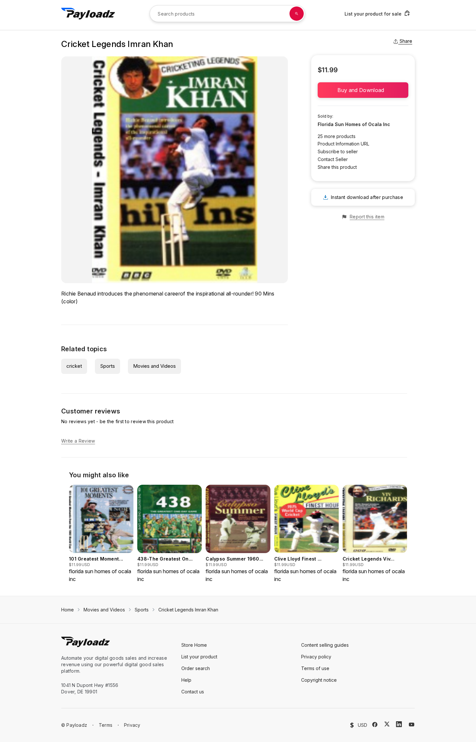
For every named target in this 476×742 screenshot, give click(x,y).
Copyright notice (319, 680)
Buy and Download (362, 90)
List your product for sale (373, 14)
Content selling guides (325, 645)
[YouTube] (411, 724)
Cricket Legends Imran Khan (188, 609)
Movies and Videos (154, 366)
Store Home (194, 645)
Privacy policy (316, 656)
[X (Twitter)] (387, 724)
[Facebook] (375, 724)
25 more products (337, 136)
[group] (101, 534)
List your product (199, 656)
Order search (195, 668)
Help (186, 680)
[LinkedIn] (399, 724)
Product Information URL (343, 143)
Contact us (192, 691)
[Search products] (296, 13)
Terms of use (315, 668)
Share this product (337, 167)
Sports (107, 366)
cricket (74, 366)
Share (406, 41)
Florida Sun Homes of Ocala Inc (354, 124)
